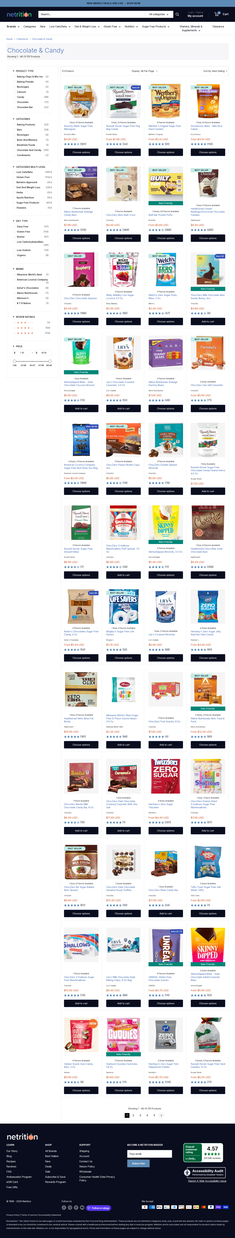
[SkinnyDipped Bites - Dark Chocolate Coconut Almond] (81, 353)
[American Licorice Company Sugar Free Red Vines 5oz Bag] (81, 440)
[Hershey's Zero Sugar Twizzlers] (166, 776)
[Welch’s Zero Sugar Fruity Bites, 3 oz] (166, 269)
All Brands (51, 1151)
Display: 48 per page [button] (143, 71)
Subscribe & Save (55, 1176)
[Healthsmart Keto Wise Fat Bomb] (81, 689)
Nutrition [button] (129, 26)
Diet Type (22, 221)
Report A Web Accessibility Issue (207, 1181)
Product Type (25, 71)
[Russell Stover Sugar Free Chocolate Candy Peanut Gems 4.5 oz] (208, 440)
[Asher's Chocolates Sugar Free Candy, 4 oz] (81, 606)
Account (84, 1156)
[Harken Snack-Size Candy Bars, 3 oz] (81, 1035)
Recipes (11, 1161)
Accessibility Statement (50, 1215)
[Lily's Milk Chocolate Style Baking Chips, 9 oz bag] (123, 945)
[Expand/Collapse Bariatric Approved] (51, 182)
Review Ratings (25, 317)
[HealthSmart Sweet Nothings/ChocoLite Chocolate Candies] (208, 184)
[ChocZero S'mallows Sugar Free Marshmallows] (81, 945)
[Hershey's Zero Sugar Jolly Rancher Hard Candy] (208, 606)
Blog (9, 1156)
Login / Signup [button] (195, 12)
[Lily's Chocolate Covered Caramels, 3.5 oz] (123, 353)
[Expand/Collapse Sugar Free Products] (51, 202)
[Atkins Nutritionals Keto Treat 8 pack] (208, 689)
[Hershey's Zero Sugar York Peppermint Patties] (166, 1035)
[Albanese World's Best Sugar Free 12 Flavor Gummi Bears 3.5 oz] (123, 689)
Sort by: (214, 71)
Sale (47, 1171)
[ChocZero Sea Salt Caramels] (208, 353)
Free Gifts (12, 1187)
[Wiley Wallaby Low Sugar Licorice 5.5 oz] (123, 269)
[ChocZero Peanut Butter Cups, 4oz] (123, 440)
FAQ (9, 1171)
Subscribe (138, 1163)
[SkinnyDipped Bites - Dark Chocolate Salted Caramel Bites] (208, 945)
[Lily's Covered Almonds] (166, 606)
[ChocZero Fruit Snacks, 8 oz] (166, 689)
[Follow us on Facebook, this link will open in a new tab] (64, 1207)
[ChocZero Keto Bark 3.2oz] (123, 184)
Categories (30, 26)
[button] (222, 14)
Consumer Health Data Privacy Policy (97, 1178)
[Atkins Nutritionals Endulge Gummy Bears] (166, 353)
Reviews (11, 1166)
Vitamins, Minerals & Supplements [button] (191, 28)
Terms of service (29, 1215)
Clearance (218, 26)
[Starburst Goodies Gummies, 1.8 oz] (123, 1035)
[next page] (161, 1115)
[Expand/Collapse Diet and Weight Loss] (51, 187)
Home (9, 39)
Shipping (84, 1151)
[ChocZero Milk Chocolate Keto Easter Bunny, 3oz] (208, 269)
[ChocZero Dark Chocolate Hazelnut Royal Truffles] (123, 862)
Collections (22, 39)
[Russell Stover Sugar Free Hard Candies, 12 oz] (208, 1035)
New (42, 26)
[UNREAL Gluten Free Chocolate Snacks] (166, 945)
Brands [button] (11, 26)
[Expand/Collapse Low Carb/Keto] (51, 172)
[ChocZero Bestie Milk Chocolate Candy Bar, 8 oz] (81, 776)
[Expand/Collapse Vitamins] (51, 207)
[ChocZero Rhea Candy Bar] (166, 862)
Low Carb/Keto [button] (58, 26)
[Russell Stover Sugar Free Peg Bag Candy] (123, 101)
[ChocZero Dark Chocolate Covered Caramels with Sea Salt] (123, 776)
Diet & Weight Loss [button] (85, 26)
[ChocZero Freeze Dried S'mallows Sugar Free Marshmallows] (208, 776)
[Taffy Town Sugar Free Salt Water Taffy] (208, 862)
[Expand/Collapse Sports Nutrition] (51, 197)
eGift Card (12, 1182)
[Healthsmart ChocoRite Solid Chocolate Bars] (208, 522)
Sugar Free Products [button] (154, 26)
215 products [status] (68, 71)
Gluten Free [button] (110, 26)
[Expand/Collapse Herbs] (51, 192)
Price (19, 346)
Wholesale (85, 1171)
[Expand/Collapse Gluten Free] (51, 177)
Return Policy (87, 1166)
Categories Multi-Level (31, 167)
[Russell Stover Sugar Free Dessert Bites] (81, 522)
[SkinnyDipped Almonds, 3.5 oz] (166, 522)
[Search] (177, 14)
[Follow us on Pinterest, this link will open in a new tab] (76, 1207)
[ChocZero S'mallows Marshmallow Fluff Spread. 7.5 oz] (123, 522)
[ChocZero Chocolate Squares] (81, 269)
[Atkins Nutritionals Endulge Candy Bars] (81, 184)
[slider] (14, 361)
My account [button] (195, 16)
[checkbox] (31, 76)
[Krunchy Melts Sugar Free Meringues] (81, 101)
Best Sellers (52, 1156)
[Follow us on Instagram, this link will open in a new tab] (70, 1207)
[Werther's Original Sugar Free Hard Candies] (166, 101)
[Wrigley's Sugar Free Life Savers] (123, 606)
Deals (48, 1166)
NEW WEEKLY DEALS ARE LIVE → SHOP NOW (113, 3)
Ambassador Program (19, 1176)
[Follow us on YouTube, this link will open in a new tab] (82, 1207)
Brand (20, 269)
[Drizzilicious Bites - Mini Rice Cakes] (208, 101)
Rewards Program (55, 1182)
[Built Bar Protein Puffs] (166, 184)
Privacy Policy (13, 1215)
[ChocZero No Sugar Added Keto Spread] (81, 862)
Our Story (12, 1151)
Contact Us (85, 1161)
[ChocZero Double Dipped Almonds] (166, 440)
